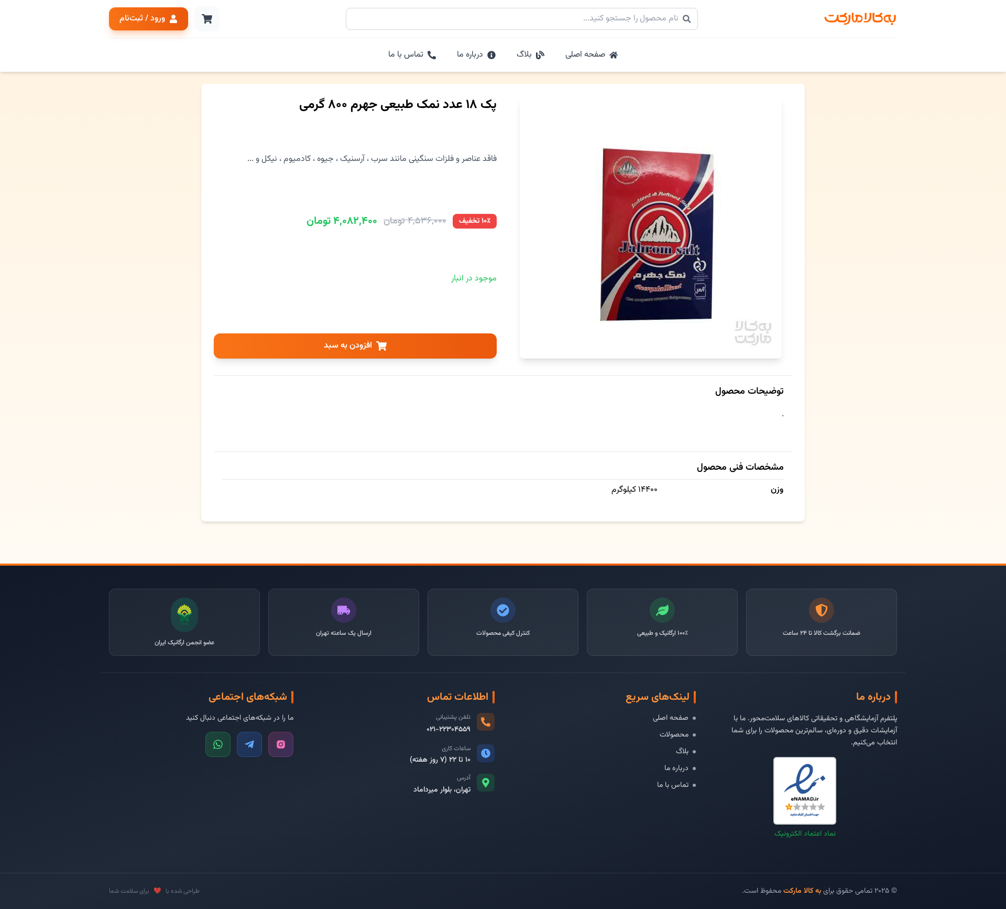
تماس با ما (672, 785)
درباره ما (676, 768)
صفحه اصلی (670, 718)
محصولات (674, 735)
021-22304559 (449, 729)
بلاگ (682, 751)
